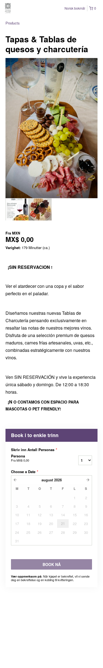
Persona (20, 458)
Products (12, 23)
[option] (17, 209)
